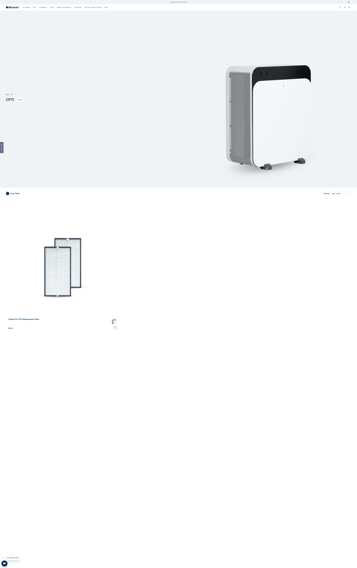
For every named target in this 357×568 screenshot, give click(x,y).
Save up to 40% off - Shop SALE (178, 2)
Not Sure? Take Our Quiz (93, 7)
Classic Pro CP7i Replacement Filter (23, 319)
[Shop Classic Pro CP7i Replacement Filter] (62, 255)
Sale (106, 7)
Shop (7, 94)
